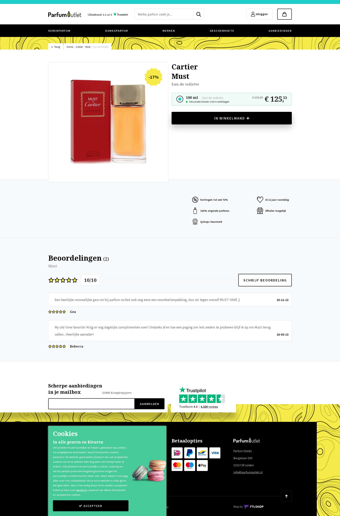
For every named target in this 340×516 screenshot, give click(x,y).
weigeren (81, 490)
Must (87, 46)
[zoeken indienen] (198, 14)
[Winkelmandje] (284, 14)
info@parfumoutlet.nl (247, 472)
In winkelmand (229, 118)
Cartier (79, 46)
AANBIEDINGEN (280, 30)
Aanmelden (149, 404)
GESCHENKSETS (222, 30)
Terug (57, 46)
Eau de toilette (100, 46)
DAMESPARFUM (116, 30)
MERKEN (169, 30)
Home (70, 46)
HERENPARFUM (59, 30)
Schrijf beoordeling (265, 280)
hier (125, 476)
